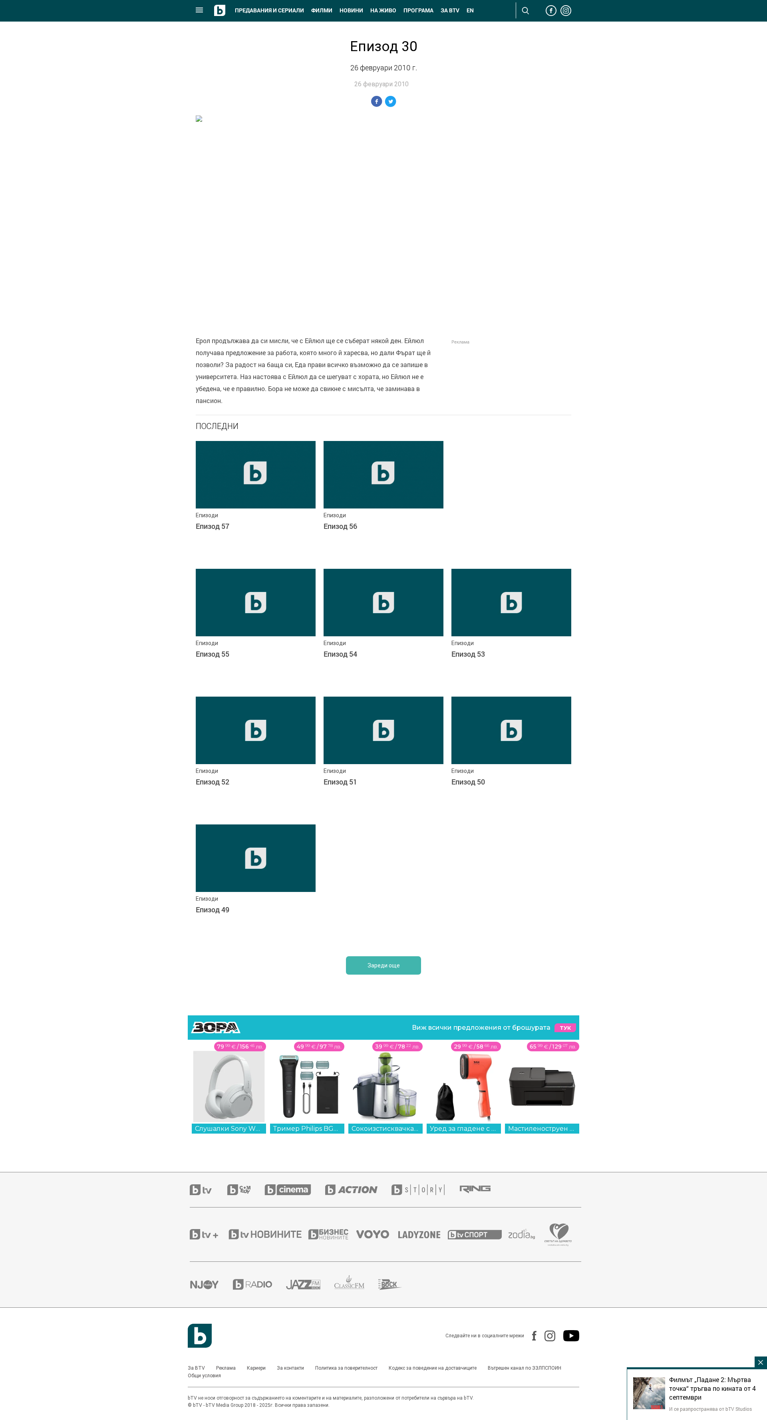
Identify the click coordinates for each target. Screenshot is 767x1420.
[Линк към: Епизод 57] (256, 501)
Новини (351, 10)
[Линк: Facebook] (530, 1336)
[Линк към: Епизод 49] (256, 884)
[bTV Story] (425, 1189)
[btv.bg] (208, 1189)
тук (565, 1028)
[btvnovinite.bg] (267, 1234)
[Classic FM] (356, 1284)
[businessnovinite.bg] (332, 1234)
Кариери (256, 1368)
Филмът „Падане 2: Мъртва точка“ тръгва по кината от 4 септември (712, 1388)
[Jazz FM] (310, 1284)
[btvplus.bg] (208, 1234)
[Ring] (482, 1190)
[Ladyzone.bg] (423, 1234)
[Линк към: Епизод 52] (256, 756)
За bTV (450, 10)
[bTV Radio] (259, 1284)
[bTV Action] (358, 1189)
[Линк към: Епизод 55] (256, 629)
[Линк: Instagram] (546, 1336)
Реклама (226, 1368)
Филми (321, 10)
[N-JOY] (211, 1284)
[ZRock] (397, 1284)
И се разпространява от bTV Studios (710, 1409)
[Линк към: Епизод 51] (383, 756)
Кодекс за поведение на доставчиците (433, 1368)
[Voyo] (377, 1234)
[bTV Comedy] (245, 1189)
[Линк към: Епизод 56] (383, 501)
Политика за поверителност (346, 1368)
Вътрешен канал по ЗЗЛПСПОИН (524, 1368)
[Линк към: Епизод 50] (511, 756)
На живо (383, 10)
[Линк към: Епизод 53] (511, 629)
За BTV (196, 1368)
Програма (418, 10)
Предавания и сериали (269, 10)
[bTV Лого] (200, 1336)
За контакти (290, 1368)
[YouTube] (567, 1336)
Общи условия (204, 1375)
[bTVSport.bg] (478, 1234)
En (470, 10)
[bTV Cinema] (294, 1189)
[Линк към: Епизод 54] (383, 629)
